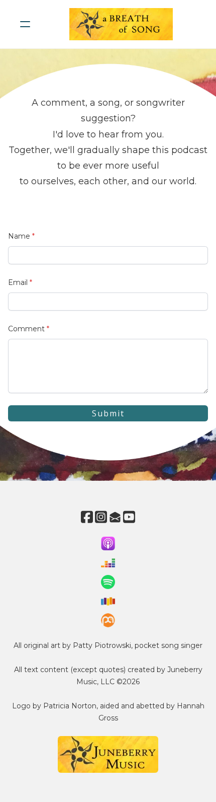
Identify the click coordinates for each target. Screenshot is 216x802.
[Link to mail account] (115, 517)
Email (18, 282)
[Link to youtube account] (129, 517)
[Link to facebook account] (87, 517)
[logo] (121, 24)
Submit (108, 413)
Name (19, 236)
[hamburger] (25, 24)
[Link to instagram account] (101, 517)
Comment (26, 328)
